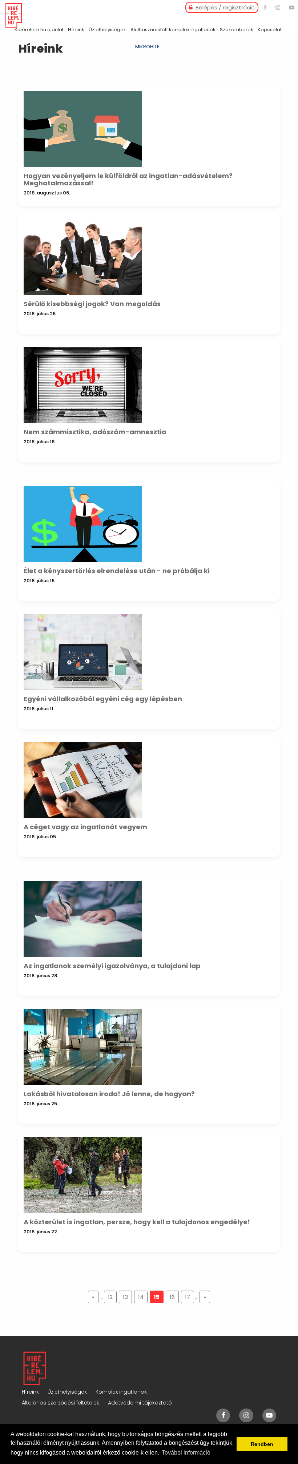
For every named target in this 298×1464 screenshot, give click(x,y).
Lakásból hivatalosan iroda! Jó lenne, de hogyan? (109, 1093)
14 (141, 1297)
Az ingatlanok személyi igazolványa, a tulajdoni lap (112, 965)
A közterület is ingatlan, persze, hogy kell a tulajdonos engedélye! (137, 1221)
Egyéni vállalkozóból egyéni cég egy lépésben (103, 698)
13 (125, 1297)
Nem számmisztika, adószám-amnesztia (95, 431)
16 (172, 1297)
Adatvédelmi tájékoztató (140, 1402)
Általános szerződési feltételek (60, 1402)
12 (110, 1297)
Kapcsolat (270, 29)
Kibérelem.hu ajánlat (39, 29)
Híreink (76, 29)
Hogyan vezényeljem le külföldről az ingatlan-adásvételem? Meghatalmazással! (128, 179)
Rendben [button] (262, 1444)
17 (187, 1297)
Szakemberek (236, 29)
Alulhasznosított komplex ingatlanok (173, 29)
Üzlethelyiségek (107, 29)
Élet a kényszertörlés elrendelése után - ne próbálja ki (117, 570)
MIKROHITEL (148, 46)
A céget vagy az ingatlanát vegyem (85, 826)
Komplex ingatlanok (121, 1391)
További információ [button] (186, 1452)
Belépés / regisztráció (224, 7)
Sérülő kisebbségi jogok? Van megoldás (92, 303)
